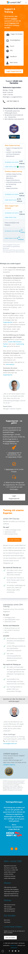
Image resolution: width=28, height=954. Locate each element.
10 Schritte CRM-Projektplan (11, 889)
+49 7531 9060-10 (12, 101)
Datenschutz (14, 947)
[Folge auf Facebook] (9, 951)
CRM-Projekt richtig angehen (11, 891)
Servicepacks (10, 364)
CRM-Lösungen (8, 907)
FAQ (11, 50)
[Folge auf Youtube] (15, 951)
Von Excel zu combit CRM (10, 868)
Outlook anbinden (8, 874)
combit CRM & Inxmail (9, 872)
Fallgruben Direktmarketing (11, 895)
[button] (3, 951)
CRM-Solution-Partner (9, 904)
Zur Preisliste (23, 231)
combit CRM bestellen (9, 878)
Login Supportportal (13, 71)
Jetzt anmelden (10, 937)
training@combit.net (10, 743)
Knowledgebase (15, 40)
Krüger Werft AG (14, 829)
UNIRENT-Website (9, 765)
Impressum (13, 945)
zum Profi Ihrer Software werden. (11, 25)
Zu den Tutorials (14, 540)
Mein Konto (14, 62)
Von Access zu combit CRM (11, 870)
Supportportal (7, 322)
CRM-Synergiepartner (9, 909)
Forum (12, 46)
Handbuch (13, 56)
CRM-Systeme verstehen (10, 887)
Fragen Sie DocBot (17, 34)
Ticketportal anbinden (9, 876)
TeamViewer (7, 922)
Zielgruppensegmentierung (11, 893)
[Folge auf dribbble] (12, 951)
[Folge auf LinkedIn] (18, 951)
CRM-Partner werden (9, 911)
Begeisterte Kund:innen (10, 866)
